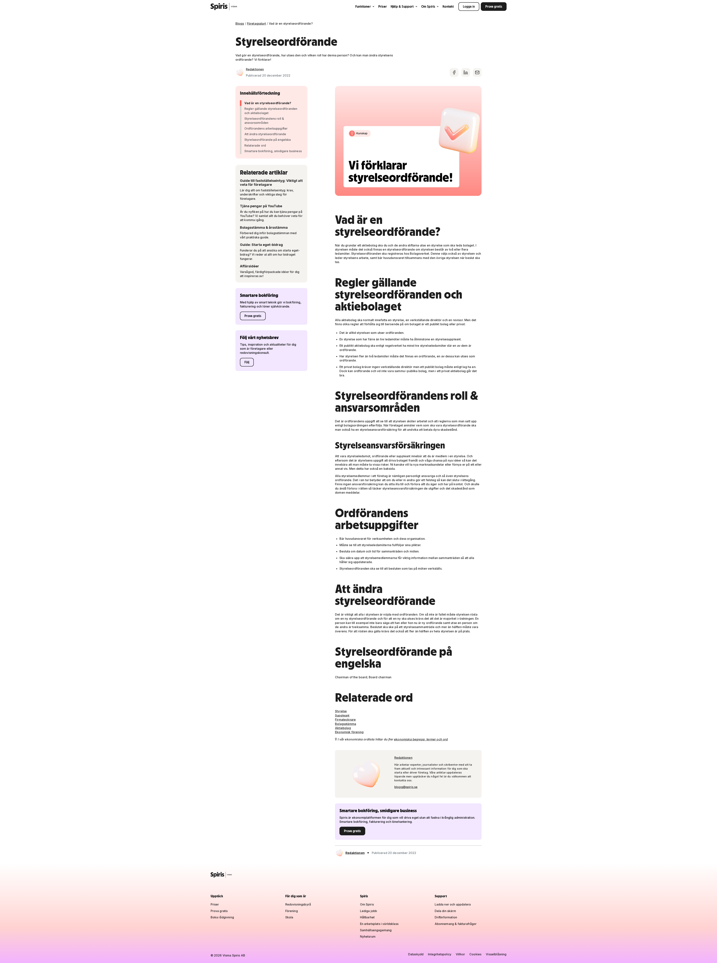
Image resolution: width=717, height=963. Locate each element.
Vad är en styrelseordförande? (267, 103)
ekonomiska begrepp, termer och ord (421, 739)
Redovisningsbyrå (298, 904)
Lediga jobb (368, 911)
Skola (289, 917)
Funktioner (363, 6)
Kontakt (448, 6)
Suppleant (342, 715)
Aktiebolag (343, 728)
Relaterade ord (255, 145)
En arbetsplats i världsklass (379, 924)
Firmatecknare (345, 719)
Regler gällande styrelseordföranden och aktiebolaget (270, 111)
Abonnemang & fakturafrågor (456, 924)
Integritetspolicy (439, 954)
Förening (291, 911)
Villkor (460, 954)
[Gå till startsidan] (224, 6)
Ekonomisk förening (349, 732)
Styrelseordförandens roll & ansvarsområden (264, 121)
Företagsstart (256, 23)
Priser (382, 6)
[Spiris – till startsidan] (359, 875)
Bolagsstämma (345, 724)
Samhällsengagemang (376, 930)
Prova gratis (493, 6)
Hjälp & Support (402, 6)
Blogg (239, 23)
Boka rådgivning (222, 917)
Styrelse (341, 711)
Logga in (469, 6)
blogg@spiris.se (406, 787)
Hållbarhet (367, 917)
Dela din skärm (445, 911)
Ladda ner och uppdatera (453, 904)
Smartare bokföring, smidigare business (273, 151)
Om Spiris (428, 6)
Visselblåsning (496, 954)
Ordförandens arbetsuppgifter (266, 128)
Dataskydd (415, 954)
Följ (246, 362)
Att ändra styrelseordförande (265, 134)
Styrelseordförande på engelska (267, 140)
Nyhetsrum (367, 936)
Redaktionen (255, 69)
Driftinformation (446, 917)
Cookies (475, 954)
